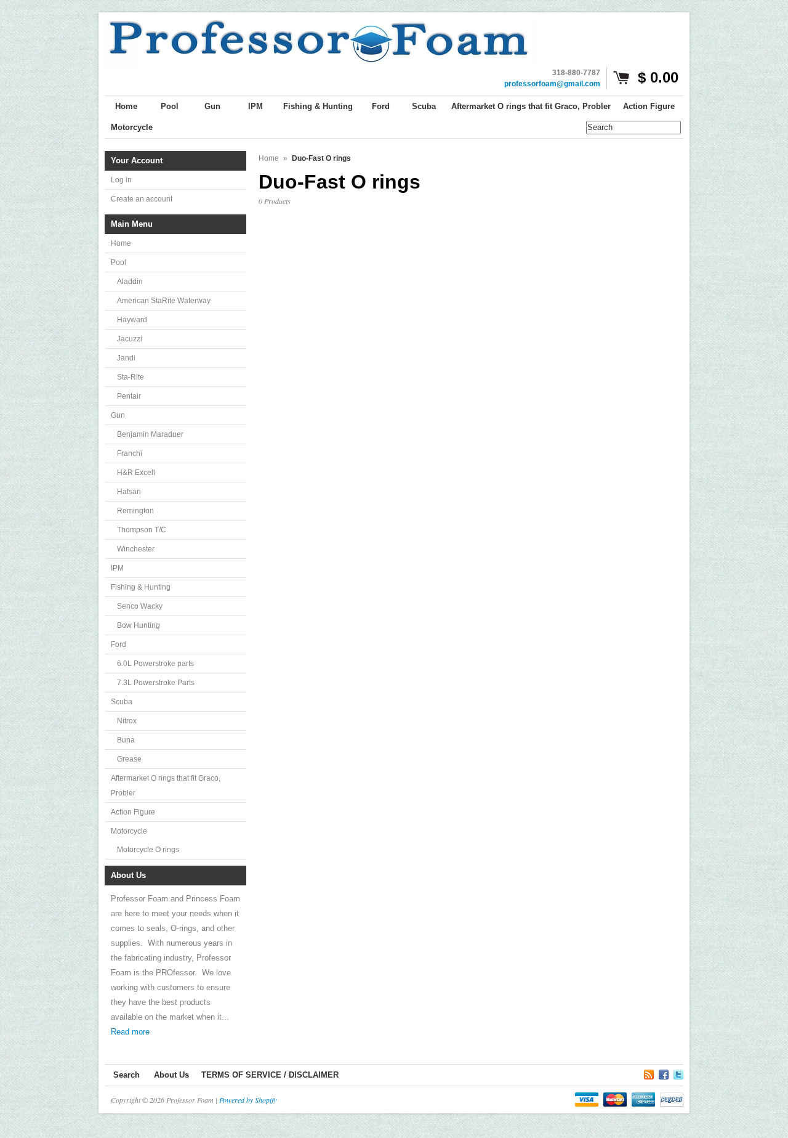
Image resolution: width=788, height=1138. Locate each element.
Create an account (141, 199)
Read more (130, 1031)
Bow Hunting (138, 625)
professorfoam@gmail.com (552, 83)
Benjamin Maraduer (150, 434)
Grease (129, 759)
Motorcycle (129, 831)
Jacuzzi (129, 339)
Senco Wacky (140, 606)
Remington (135, 510)
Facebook (664, 1073)
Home (121, 243)
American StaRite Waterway (164, 300)
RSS (649, 1073)
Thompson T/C (141, 530)
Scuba (121, 701)
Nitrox (127, 721)
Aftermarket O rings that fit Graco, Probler (165, 785)
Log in (121, 180)
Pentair (129, 396)
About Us (171, 1074)
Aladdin (130, 281)
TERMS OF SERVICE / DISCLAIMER (270, 1074)
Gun (118, 415)
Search (126, 1074)
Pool (118, 262)
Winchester (136, 549)
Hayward (132, 319)
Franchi (129, 453)
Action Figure (133, 812)
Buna (126, 740)
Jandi (126, 358)
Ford (118, 644)
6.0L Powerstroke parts (155, 663)
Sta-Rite (130, 377)
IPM (117, 568)
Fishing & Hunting (141, 587)
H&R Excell (136, 472)
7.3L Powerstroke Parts (156, 682)
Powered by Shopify (247, 1100)
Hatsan (129, 491)
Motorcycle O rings (148, 849)
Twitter (678, 1073)
